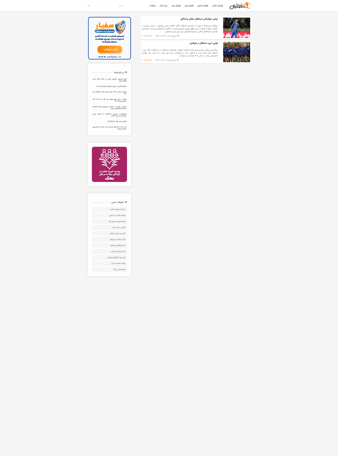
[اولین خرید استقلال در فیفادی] (196, 52)
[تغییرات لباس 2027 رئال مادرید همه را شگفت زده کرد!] (109, 93)
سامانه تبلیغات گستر (117, 209)
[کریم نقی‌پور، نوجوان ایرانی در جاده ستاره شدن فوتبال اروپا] (109, 80)
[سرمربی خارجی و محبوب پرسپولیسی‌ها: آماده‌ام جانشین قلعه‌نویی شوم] (109, 108)
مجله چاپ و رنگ (119, 269)
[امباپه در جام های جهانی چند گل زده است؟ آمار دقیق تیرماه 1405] (109, 100)
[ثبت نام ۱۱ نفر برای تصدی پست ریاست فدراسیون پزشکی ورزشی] (109, 128)
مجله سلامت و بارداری (117, 215)
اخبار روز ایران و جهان (117, 233)
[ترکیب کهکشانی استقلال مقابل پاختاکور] (196, 27)
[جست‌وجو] (89, 6)
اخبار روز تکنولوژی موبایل (116, 257)
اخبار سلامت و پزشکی (117, 239)
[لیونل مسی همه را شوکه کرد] (109, 122)
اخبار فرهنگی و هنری (117, 245)
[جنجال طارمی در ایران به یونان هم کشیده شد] (109, 87)
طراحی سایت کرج (119, 227)
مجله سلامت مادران (118, 263)
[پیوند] (240, 5)
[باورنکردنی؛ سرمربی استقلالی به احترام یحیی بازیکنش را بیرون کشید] (109, 115)
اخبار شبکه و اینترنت (118, 251)
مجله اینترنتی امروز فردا (117, 221)
